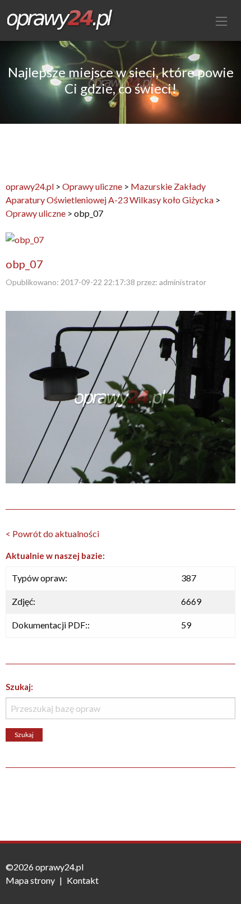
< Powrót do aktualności (52, 533)
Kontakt (83, 880)
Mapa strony (30, 880)
